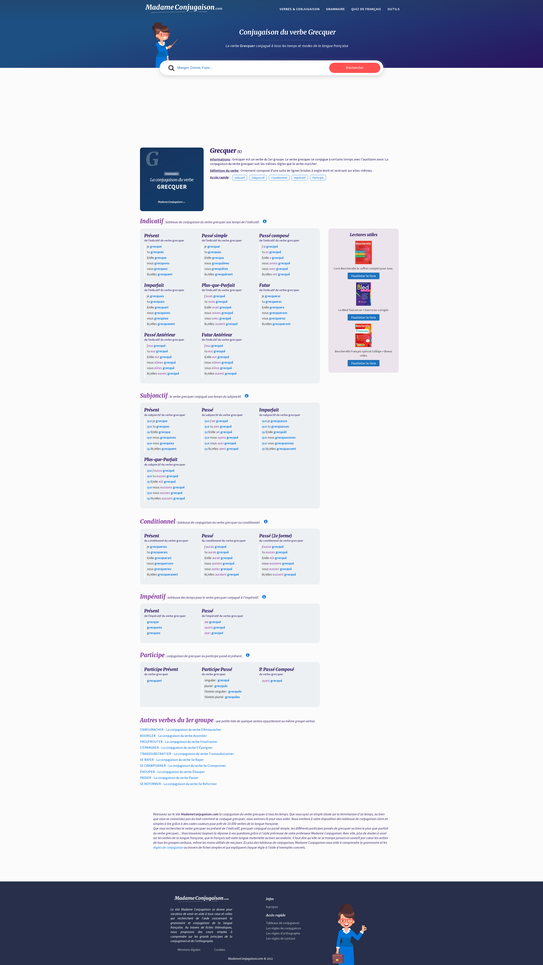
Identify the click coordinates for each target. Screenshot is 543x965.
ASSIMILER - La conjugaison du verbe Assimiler (173, 736)
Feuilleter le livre (363, 276)
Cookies (219, 950)
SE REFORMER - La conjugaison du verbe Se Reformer (178, 784)
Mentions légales (189, 950)
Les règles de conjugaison (283, 928)
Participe (318, 178)
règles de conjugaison (168, 847)
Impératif (300, 178)
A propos (272, 907)
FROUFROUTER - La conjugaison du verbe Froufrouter (178, 741)
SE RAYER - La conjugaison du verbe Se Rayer (172, 759)
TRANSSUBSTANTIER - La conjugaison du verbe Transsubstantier (187, 754)
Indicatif (240, 178)
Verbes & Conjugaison (300, 9)
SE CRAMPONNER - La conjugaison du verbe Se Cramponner (183, 765)
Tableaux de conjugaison (282, 923)
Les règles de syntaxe (280, 938)
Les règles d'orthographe (283, 933)
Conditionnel (279, 178)
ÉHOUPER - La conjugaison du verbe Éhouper (172, 772)
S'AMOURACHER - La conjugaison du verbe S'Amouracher (180, 729)
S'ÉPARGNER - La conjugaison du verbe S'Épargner (176, 747)
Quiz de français (366, 9)
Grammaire (335, 9)
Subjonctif (258, 178)
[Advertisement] (271, 111)
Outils (394, 9)
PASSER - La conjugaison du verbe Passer (169, 777)
